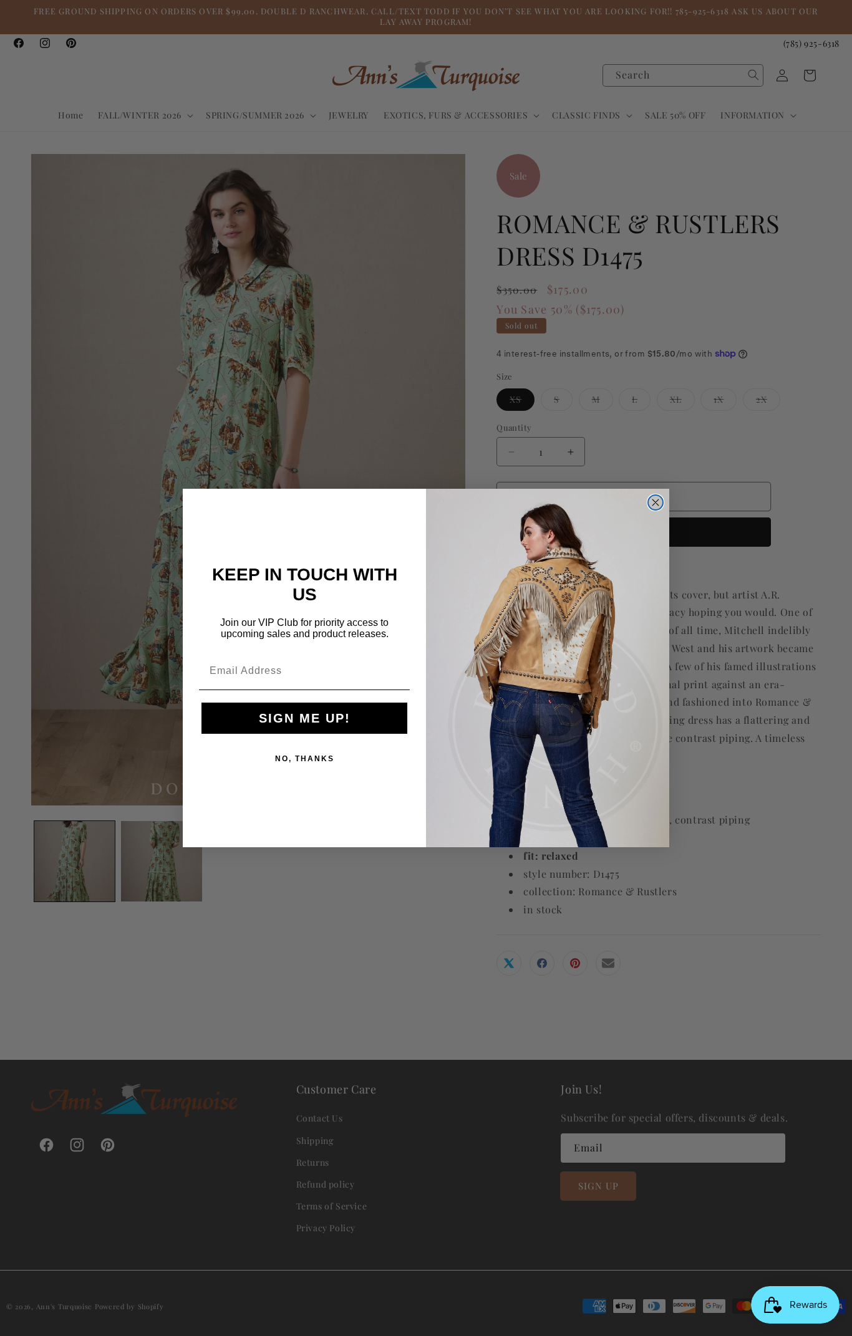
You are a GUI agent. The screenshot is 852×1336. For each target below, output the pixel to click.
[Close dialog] (655, 502)
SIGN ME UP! (305, 718)
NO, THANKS (304, 758)
